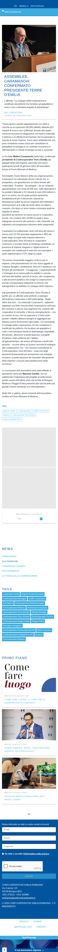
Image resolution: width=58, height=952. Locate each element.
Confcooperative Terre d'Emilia (23, 415)
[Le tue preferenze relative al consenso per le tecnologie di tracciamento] (4, 949)
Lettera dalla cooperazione (19, 576)
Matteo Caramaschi (41, 411)
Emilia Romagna (13, 12)
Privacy (24, 921)
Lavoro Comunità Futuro (12, 419)
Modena (6, 415)
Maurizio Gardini (9, 411)
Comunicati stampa (13, 566)
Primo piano (9, 556)
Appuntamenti (10, 571)
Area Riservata (37, 6)
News (7, 549)
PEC (15, 6)
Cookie (37, 921)
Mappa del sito (23, 927)
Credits (41, 927)
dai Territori (13, 112)
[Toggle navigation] (52, 11)
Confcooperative (24, 411)
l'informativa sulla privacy (36, 854)
